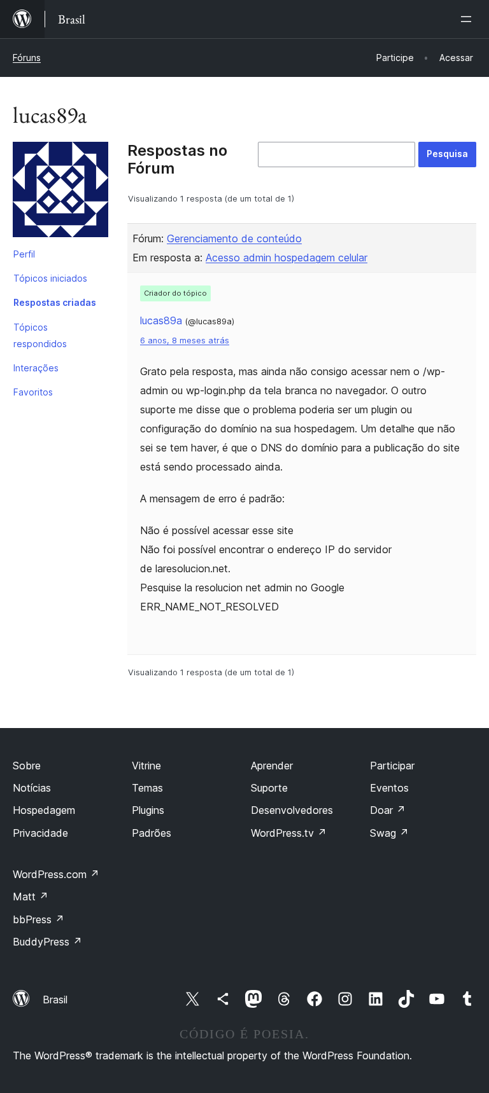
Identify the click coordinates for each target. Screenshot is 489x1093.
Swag (389, 833)
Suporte (269, 787)
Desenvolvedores (292, 810)
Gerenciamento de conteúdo (234, 238)
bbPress (38, 919)
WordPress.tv (289, 833)
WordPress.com (56, 874)
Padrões (151, 833)
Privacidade (40, 833)
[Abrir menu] (468, 19)
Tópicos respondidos (40, 335)
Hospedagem (44, 810)
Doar (388, 810)
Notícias (32, 787)
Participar (392, 765)
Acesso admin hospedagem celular (286, 257)
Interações (36, 367)
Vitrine (146, 765)
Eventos (389, 787)
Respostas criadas (54, 302)
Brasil (55, 999)
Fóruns (27, 57)
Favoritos (33, 392)
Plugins (148, 810)
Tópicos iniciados (50, 278)
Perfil (24, 254)
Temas (147, 787)
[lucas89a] (60, 192)
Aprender (272, 765)
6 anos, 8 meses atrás (184, 340)
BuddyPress (47, 941)
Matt (30, 896)
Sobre (27, 765)
